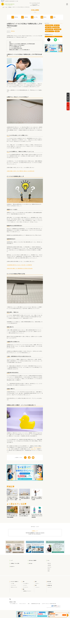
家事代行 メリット (49, 31)
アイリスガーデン (25, 587)
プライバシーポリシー (22, 603)
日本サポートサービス (14, 587)
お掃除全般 (49, 565)
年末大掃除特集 (57, 29)
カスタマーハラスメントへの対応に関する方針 (49, 603)
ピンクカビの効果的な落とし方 (15, 46)
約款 (28, 603)
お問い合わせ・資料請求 (32, 560)
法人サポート (13, 566)
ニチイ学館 (12, 583)
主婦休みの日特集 (49, 29)
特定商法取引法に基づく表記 (35, 603)
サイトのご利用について (13, 603)
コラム (48, 560)
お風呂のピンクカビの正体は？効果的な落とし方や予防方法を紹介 (22, 43)
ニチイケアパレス (13, 585)
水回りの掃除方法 (49, 25)
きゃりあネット (50, 583)
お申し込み (68, 107)
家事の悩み (49, 563)
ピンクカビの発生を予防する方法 (15, 48)
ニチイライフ (50, 587)
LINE (58, 39)
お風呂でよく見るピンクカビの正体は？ (17, 45)
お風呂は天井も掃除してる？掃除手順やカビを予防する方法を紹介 (20, 268)
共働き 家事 (48, 27)
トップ (12, 560)
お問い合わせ (68, 97)
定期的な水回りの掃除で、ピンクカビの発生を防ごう (19, 49)
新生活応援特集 (56, 27)
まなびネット (37, 583)
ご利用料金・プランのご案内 (15, 563)
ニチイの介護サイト (26, 583)
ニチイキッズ (37, 587)
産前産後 (57, 31)
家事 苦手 (57, 25)
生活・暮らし (49, 567)
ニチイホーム (25, 585)
